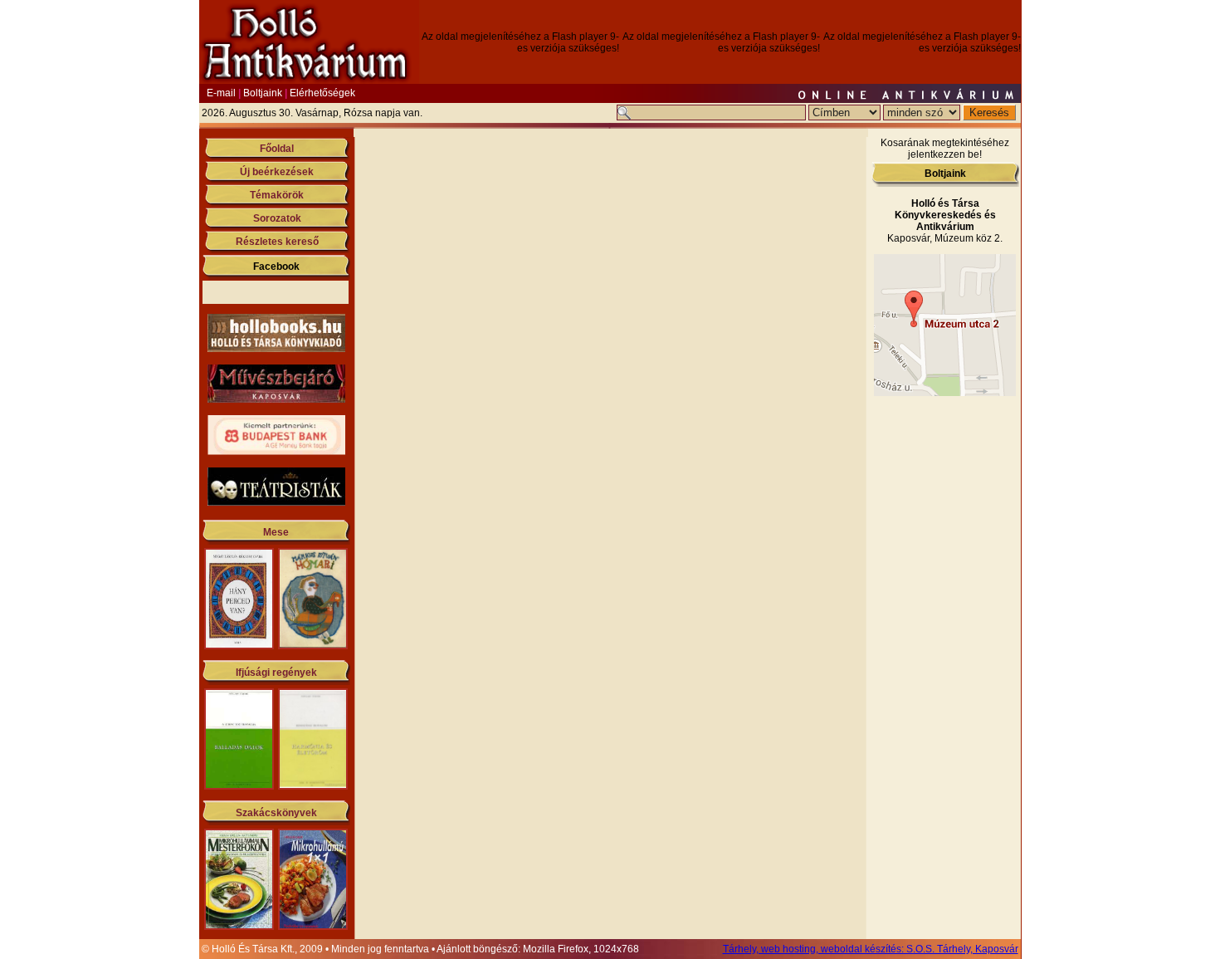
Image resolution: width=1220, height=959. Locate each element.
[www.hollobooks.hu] (276, 349)
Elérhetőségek (322, 93)
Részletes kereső (277, 241)
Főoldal (277, 148)
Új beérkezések (277, 172)
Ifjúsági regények (276, 672)
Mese (276, 532)
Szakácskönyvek (276, 813)
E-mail (221, 93)
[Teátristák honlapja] (276, 502)
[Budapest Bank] (276, 451)
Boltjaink (262, 93)
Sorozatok (277, 218)
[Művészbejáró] (276, 399)
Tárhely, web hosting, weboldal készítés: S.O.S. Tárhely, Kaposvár (870, 949)
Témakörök (277, 195)
